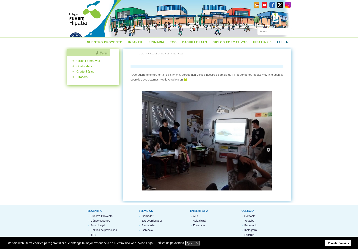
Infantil (135, 42)
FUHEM (283, 42)
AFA (195, 216)
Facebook (250, 225)
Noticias (178, 54)
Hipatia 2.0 (262, 42)
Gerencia (147, 229)
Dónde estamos (100, 220)
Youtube (249, 220)
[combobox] (274, 31)
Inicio (141, 54)
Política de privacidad (103, 229)
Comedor (147, 216)
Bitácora (82, 77)
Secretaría (148, 225)
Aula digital (199, 220)
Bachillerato (194, 42)
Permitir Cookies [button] (338, 243)
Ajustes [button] (192, 243)
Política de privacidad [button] (170, 243)
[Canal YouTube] (264, 7)
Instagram (250, 229)
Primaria (156, 42)
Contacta (249, 216)
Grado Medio (84, 66)
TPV (93, 234)
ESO (173, 42)
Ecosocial (199, 225)
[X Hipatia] (280, 7)
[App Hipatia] (257, 7)
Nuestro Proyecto (105, 42)
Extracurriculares (152, 220)
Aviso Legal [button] (145, 243)
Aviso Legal (97, 225)
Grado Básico (85, 71)
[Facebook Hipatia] (272, 7)
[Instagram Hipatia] (288, 7)
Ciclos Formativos (230, 42)
